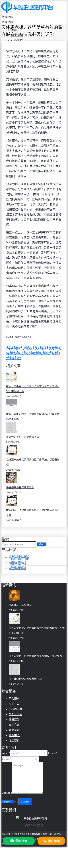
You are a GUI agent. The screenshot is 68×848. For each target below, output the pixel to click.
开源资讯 (14, 730)
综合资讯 (27, 337)
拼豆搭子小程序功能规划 (20, 487)
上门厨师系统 (17, 568)
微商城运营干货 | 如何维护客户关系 (29, 348)
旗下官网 (14, 724)
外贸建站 (14, 719)
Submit (7, 801)
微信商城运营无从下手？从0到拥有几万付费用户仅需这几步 (33, 353)
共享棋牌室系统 (19, 557)
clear (16, 802)
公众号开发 (15, 714)
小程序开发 (15, 709)
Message (6, 792)
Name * (5, 753)
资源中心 (14, 735)
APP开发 (14, 703)
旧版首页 (14, 740)
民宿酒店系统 (17, 563)
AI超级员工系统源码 (20, 604)
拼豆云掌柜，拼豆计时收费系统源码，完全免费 (32, 414)
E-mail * (52, 753)
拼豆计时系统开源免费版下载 (22, 436)
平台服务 (14, 698)
